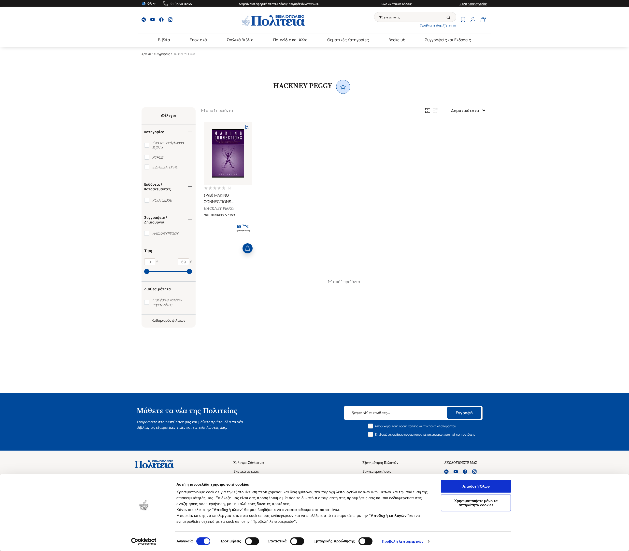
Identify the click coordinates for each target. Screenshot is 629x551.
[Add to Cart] (248, 248)
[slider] (146, 271)
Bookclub (396, 39)
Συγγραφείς (162, 54)
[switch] (252, 541)
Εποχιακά (198, 39)
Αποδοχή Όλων (476, 486)
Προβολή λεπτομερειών (402, 541)
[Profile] (473, 20)
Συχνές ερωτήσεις (376, 471)
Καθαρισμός (161, 320)
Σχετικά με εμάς (246, 471)
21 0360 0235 (181, 3)
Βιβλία (164, 39)
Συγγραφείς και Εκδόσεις (448, 39)
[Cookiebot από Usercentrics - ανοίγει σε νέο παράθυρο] (143, 541)
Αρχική (146, 54)
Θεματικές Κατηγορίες (348, 39)
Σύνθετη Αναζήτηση (437, 25)
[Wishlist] (463, 20)
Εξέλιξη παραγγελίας (473, 4)
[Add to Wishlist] (247, 127)
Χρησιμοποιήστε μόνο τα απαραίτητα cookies (476, 503)
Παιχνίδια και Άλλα (290, 39)
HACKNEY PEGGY (219, 208)
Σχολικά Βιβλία (240, 39)
